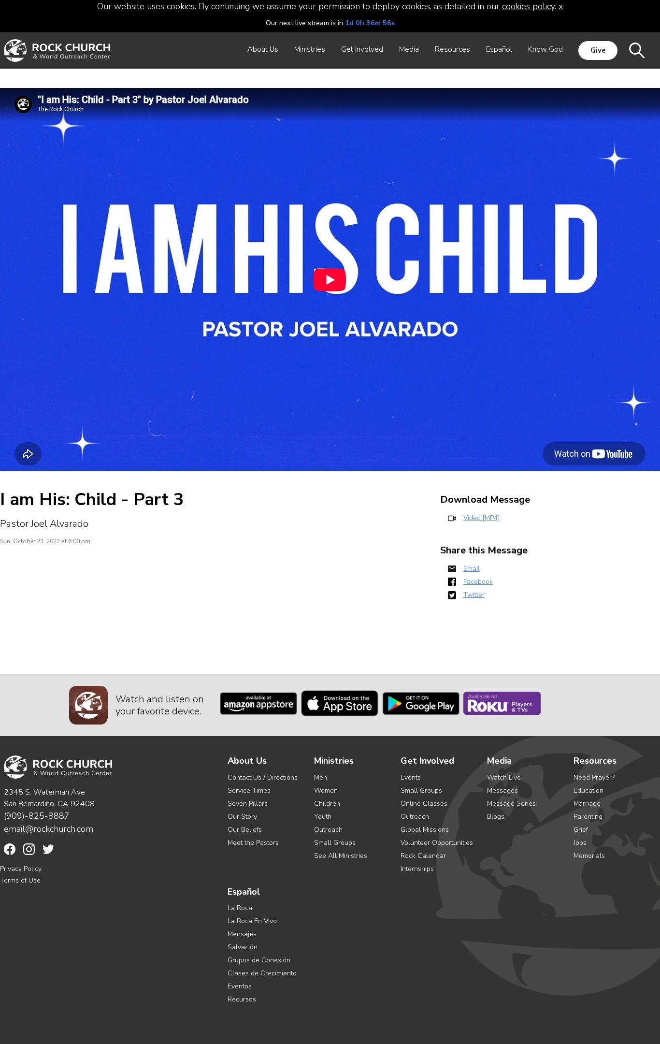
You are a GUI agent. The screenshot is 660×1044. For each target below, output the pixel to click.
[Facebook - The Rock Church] (9, 849)
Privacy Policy (21, 868)
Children (327, 803)
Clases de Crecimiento (262, 973)
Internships (417, 868)
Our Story (242, 816)
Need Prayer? (594, 777)
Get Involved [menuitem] (362, 49)
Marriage (587, 803)
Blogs (495, 816)
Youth (322, 816)
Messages (502, 790)
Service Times (249, 790)
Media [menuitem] (409, 49)
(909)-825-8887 (37, 816)
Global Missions (425, 829)
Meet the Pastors (253, 842)
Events (411, 777)
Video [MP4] (481, 517)
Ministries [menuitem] (309, 49)
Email (471, 568)
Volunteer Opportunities (437, 842)
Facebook (478, 581)
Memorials (589, 855)
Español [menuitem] (499, 49)
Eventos (240, 986)
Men (320, 777)
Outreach (328, 829)
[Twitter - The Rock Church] (48, 849)
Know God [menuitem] (545, 49)
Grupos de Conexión (259, 960)
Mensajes (242, 934)
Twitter (474, 594)
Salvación (243, 947)
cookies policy (528, 6)
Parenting (588, 816)
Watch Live (504, 777)
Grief (581, 829)
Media (499, 761)
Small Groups (335, 842)
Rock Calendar (423, 855)
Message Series (511, 803)
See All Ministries (340, 855)
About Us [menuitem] (262, 49)
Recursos (242, 999)
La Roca (240, 908)
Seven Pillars (248, 803)
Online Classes (424, 803)
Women (326, 790)
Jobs (580, 842)
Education (588, 790)
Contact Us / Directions (263, 777)
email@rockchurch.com (48, 829)
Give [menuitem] (598, 50)
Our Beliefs (245, 829)
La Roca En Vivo (252, 921)
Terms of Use (20, 880)
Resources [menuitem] (452, 49)
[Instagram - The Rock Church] (29, 849)
